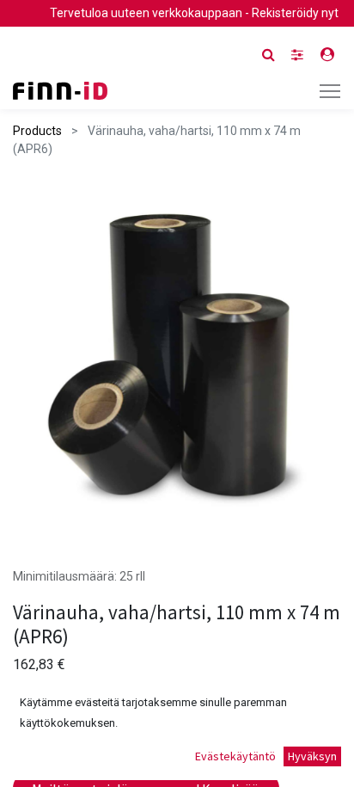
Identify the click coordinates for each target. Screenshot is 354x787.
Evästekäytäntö (235, 756)
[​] (297, 54)
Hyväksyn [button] (312, 756)
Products (37, 131)
